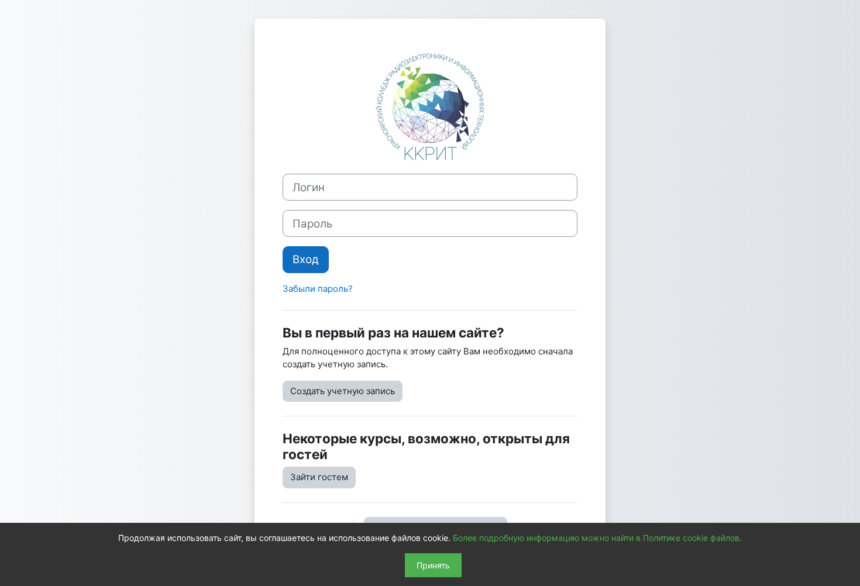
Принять (433, 565)
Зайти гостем (319, 476)
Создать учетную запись (342, 391)
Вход (306, 259)
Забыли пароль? (318, 288)
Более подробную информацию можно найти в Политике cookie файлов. (597, 538)
